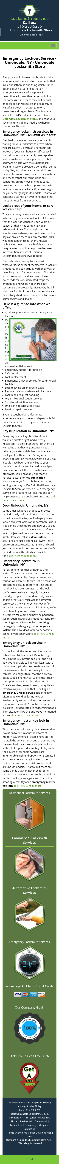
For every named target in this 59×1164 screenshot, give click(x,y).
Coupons (43, 1125)
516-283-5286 (29, 26)
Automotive (16, 1125)
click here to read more (23, 556)
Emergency (30, 1125)
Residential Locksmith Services (29, 793)
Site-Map (46, 1132)
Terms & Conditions (17, 1132)
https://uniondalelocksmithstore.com (30, 1114)
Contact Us (29, 1129)
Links (29, 1136)
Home (14, 1121)
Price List (35, 1132)
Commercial (41, 1121)
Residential (26, 1121)
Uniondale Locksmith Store (20, 119)
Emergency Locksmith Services (29, 942)
